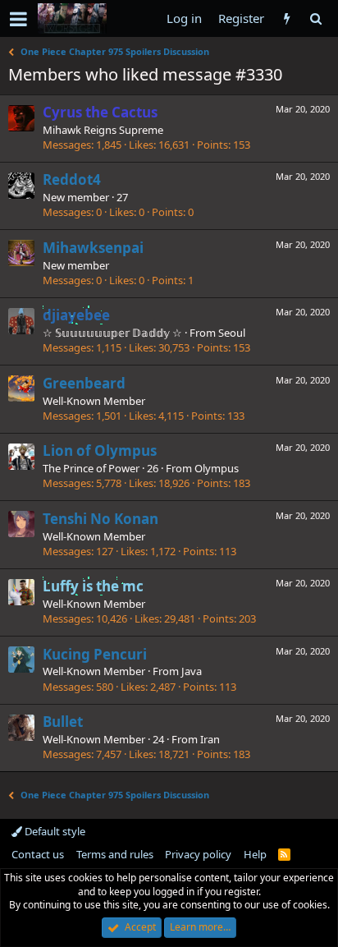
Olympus (216, 468)
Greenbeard (84, 383)
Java (191, 671)
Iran (210, 739)
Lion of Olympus (100, 450)
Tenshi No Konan (100, 518)
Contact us (37, 854)
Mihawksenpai (93, 247)
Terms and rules (114, 854)
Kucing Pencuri (95, 654)
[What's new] (286, 18)
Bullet (63, 721)
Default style (53, 831)
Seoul (231, 332)
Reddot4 (72, 179)
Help (255, 854)
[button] (18, 18)
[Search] (315, 18)
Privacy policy (198, 854)
